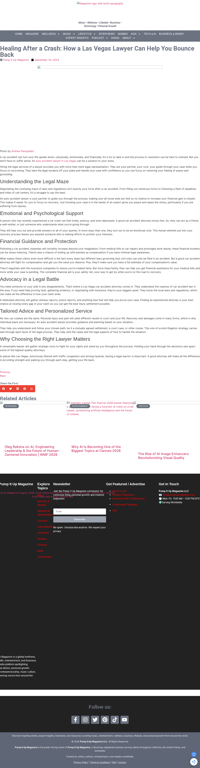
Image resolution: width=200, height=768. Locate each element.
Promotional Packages (124, 504)
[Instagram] (85, 720)
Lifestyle (85, 34)
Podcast (98, 38)
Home (18, 34)
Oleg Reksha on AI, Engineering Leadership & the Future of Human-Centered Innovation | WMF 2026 (32, 451)
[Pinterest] (105, 720)
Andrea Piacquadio (23, 151)
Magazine (32, 34)
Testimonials (44, 556)
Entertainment (45, 526)
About (126, 38)
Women (123, 34)
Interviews (107, 34)
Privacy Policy (81, 762)
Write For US (119, 491)
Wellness (49, 34)
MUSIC (67, 34)
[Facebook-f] (75, 720)
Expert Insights (77, 38)
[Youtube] (124, 720)
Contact (122, 762)
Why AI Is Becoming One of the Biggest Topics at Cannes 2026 (96, 449)
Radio (115, 38)
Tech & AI (150, 34)
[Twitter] (95, 720)
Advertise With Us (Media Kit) (128, 498)
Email (56, 507)
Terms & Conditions (100, 762)
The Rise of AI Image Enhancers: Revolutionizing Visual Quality (163, 456)
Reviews (42, 538)
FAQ (114, 510)
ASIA (134, 34)
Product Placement (123, 494)
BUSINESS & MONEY (171, 34)
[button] (3, 388)
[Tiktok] (115, 720)
